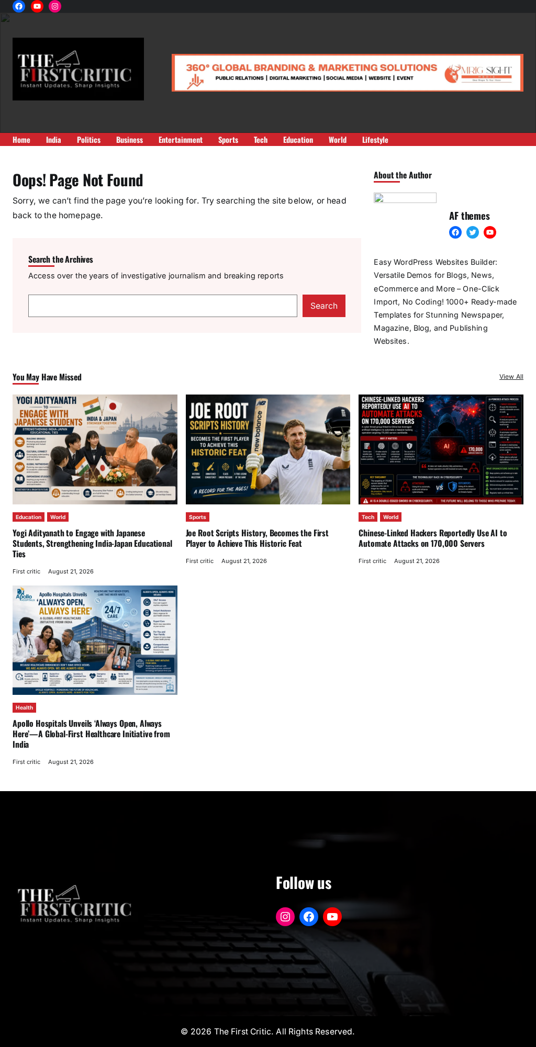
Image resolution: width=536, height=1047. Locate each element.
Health (24, 707)
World (57, 517)
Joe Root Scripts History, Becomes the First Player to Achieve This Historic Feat (257, 537)
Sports (197, 517)
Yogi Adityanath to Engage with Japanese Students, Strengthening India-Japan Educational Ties (92, 543)
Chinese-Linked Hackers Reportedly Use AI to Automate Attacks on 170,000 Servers (433, 537)
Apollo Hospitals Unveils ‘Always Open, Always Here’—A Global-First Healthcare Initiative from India (91, 733)
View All (511, 376)
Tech (368, 517)
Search (324, 306)
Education (28, 517)
